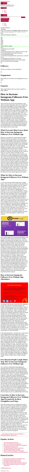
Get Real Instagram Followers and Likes (13, 448)
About (5, 12)
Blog (5, 10)
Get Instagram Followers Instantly (12, 449)
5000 (2, 43)
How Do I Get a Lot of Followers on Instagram (15, 445)
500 (1, 39)
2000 (2, 41)
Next (2, 33)
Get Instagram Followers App (11, 446)
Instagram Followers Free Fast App (12, 460)
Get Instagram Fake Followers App (12, 461)
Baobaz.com (8, 468)
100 (2, 36)
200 (1, 37)
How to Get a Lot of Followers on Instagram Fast (16, 452)
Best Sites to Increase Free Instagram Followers (15, 462)
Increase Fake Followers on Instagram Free (14, 458)
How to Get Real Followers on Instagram (14, 450)
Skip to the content (5, 1)
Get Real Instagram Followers (11, 442)
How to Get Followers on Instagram (12, 444)
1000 (2, 40)
